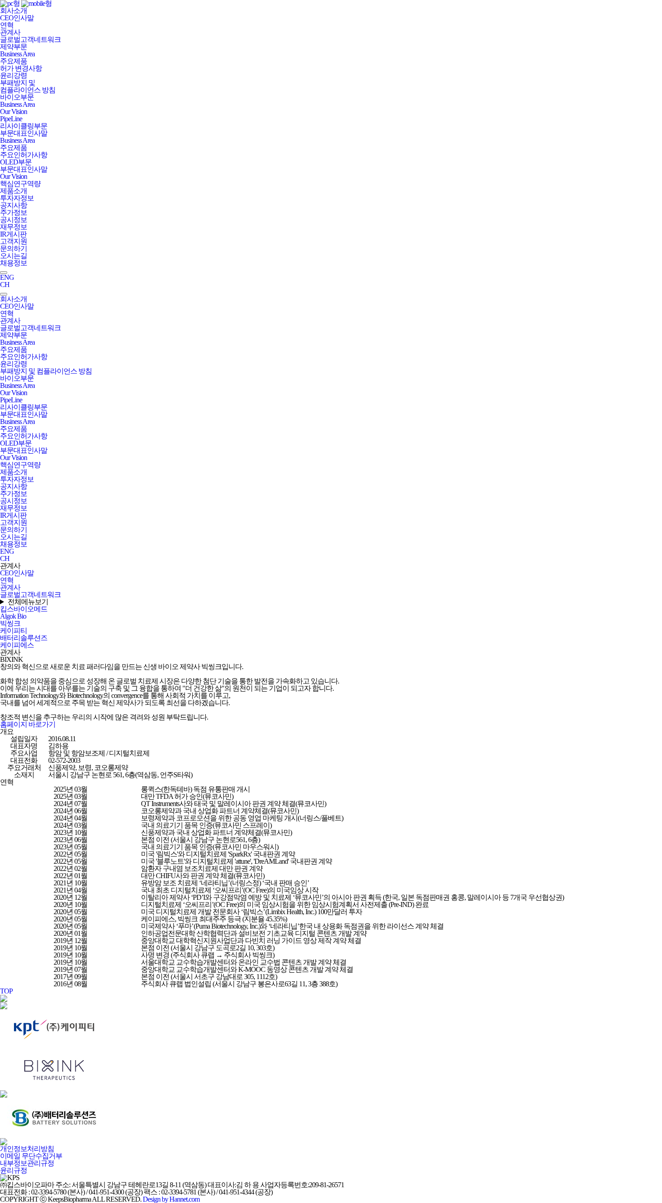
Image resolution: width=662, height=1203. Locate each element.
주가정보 (13, 212)
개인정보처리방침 (27, 1149)
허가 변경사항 (21, 68)
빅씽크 (10, 623)
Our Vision (13, 111)
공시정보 (13, 219)
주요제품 (13, 61)
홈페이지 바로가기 (27, 724)
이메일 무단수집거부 (31, 1156)
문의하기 (13, 248)
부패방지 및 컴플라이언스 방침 (27, 86)
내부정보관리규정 (27, 1163)
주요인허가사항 (23, 155)
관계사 (10, 32)
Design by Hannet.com (171, 1199)
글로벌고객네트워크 (30, 39)
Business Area (17, 54)
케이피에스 (17, 645)
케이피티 (13, 630)
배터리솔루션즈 (23, 638)
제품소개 (13, 191)
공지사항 (13, 205)
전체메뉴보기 (28, 602)
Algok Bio (13, 616)
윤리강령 (13, 75)
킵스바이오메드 (23, 609)
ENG (7, 277)
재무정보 (13, 227)
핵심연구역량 (20, 183)
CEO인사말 (17, 18)
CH (4, 284)
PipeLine (11, 119)
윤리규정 (13, 1170)
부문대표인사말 (23, 133)
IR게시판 (13, 234)
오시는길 (13, 256)
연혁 (7, 25)
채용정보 (13, 263)
